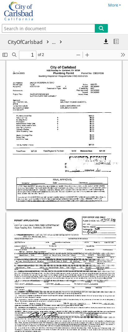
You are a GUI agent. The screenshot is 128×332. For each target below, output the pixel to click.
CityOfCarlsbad (32, 42)
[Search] (101, 28)
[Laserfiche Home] (26, 11)
